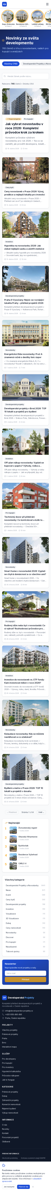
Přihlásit (25, 979)
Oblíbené (6, 1141)
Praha (4, 1038)
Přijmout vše (23, 1187)
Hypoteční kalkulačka (11, 1071)
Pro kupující (7, 1063)
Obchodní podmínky (10, 1158)
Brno (4, 1042)
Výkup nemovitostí (10, 1113)
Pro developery (9, 1059)
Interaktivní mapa (9, 1047)
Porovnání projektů (10, 1137)
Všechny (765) (10, 64)
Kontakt (5, 1133)
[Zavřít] (33, 1187)
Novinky (5, 1129)
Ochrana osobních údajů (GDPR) (33, 1158)
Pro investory (8, 1067)
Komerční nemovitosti (11, 1104)
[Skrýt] (48, 11)
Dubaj (4, 1096)
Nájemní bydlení (9, 1108)
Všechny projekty (9, 1030)
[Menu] (47, 4)
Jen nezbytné (9, 1187)
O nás (4, 1125)
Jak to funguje (8, 1080)
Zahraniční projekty (10, 1100)
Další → (41, 812)
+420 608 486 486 (13, 1014)
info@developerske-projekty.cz (19, 1011)
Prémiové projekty (10, 1034)
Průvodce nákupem (10, 1075)
